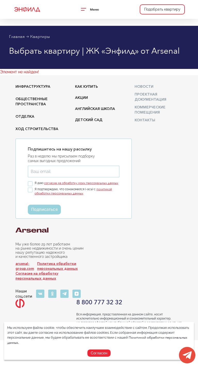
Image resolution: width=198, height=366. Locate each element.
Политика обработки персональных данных (57, 266)
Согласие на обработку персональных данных (36, 276)
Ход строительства (36, 128)
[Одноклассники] (52, 294)
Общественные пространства (31, 101)
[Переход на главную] (27, 9)
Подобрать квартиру (162, 9)
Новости (144, 86)
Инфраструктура (32, 86)
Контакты (145, 120)
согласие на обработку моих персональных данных (81, 183)
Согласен (99, 353)
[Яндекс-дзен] (76, 294)
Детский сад (88, 119)
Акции (81, 97)
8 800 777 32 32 (99, 302)
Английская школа (95, 108)
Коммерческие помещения (150, 110)
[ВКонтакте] (40, 294)
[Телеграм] (64, 294)
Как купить (86, 86)
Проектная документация (150, 97)
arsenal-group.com (24, 266)
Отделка (24, 116)
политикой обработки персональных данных (73, 191)
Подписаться (44, 209)
